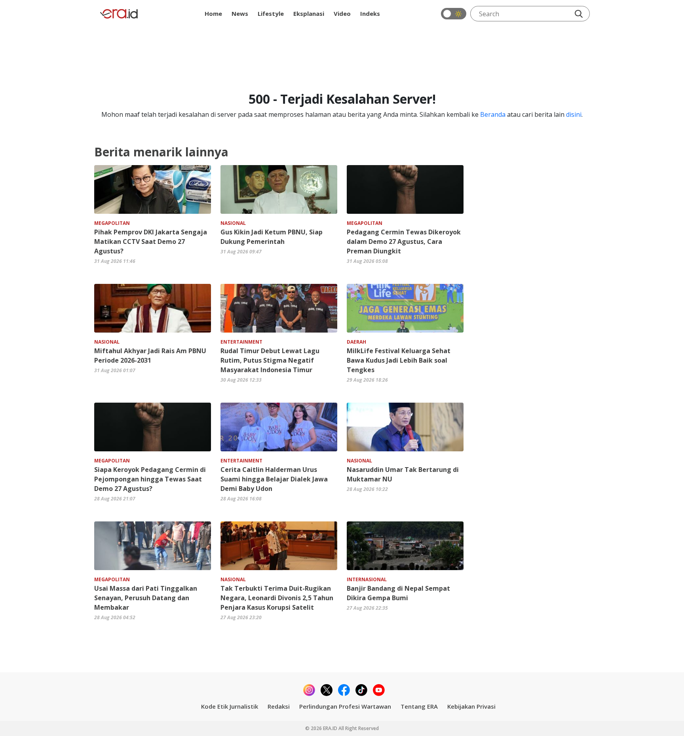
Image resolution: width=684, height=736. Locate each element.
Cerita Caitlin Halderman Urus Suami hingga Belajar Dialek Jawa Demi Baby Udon (274, 479)
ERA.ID (330, 728)
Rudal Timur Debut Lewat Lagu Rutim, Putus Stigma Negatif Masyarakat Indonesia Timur (269, 360)
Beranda (492, 114)
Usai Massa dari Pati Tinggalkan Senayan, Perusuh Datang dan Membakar (145, 598)
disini (573, 114)
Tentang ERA (419, 706)
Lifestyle (271, 13)
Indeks (370, 13)
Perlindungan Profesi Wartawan (345, 706)
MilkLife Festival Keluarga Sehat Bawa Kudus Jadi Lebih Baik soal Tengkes (398, 360)
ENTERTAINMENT (241, 342)
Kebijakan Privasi (471, 706)
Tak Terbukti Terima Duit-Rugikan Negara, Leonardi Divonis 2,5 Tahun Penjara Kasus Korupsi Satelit (276, 598)
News (240, 13)
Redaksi (279, 706)
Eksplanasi (308, 13)
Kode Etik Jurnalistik (229, 706)
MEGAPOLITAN (112, 223)
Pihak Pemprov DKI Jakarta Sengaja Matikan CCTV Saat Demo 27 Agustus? (150, 241)
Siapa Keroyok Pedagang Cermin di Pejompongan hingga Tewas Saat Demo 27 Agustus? (150, 479)
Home (213, 13)
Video (342, 13)
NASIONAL (233, 223)
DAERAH (356, 342)
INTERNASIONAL (367, 579)
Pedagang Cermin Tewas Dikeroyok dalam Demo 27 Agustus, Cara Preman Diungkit (404, 241)
